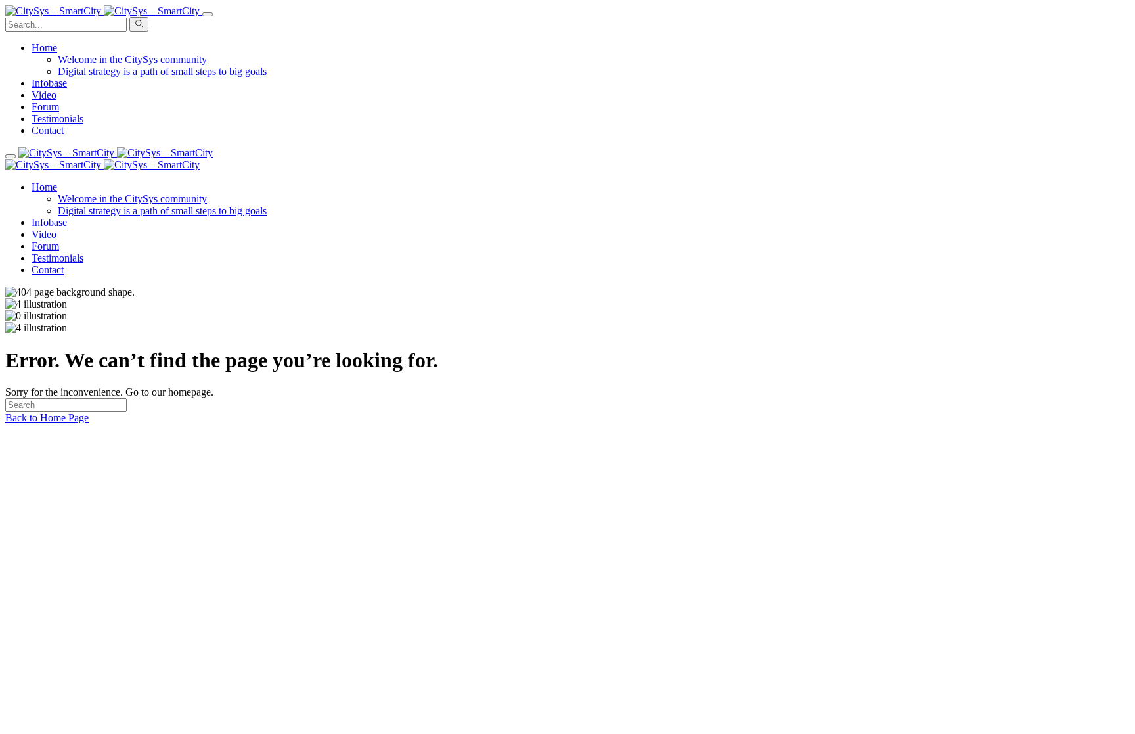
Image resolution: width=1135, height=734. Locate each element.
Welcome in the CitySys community (132, 59)
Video (44, 95)
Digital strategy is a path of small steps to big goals (162, 71)
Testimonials (57, 118)
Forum (45, 106)
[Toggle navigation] (207, 14)
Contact (48, 130)
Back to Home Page (47, 417)
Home (44, 187)
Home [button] (44, 47)
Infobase (49, 83)
